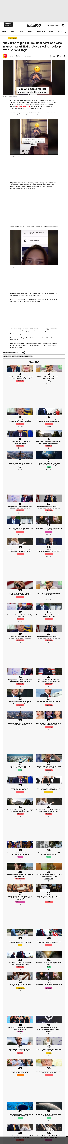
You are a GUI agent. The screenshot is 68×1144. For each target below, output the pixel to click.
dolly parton (48, 532)
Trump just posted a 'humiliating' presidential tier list (20, 442)
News (12, 31)
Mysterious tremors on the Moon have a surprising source (48, 1114)
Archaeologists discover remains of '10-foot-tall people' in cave (48, 853)
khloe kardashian (20, 901)
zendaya (49, 1053)
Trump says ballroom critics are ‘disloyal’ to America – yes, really (48, 1071)
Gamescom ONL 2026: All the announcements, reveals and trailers (48, 1028)
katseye (20, 1031)
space (48, 966)
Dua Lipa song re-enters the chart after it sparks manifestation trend (20, 853)
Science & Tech (40, 31)
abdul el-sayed (48, 901)
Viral (5, 38)
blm (10, 356)
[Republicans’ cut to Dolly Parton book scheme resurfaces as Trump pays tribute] (20, 541)
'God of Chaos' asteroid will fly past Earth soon (49, 963)
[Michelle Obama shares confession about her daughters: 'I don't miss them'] (20, 975)
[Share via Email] (64, 56)
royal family (20, 1075)
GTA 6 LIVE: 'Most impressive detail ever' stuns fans (49, 593)
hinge (5, 356)
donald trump (49, 423)
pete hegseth (49, 770)
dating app (20, 356)
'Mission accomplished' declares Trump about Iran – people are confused (49, 550)
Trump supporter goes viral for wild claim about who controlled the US (20, 941)
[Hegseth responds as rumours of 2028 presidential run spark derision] (49, 757)
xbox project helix (49, 878)
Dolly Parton (20, 553)
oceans (20, 1118)
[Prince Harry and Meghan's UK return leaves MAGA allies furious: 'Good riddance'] (20, 1062)
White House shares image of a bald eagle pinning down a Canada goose (49, 442)
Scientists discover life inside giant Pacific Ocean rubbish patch (20, 767)
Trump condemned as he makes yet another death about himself (20, 593)
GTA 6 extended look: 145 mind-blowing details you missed (20, 464)
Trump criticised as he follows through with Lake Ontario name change (20, 507)
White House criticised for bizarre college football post (20, 615)
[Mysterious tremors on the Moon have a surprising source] (49, 1105)
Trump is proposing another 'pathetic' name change (48, 702)
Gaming (20, 31)
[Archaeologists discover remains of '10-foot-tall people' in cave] (49, 844)
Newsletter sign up (55, 25)
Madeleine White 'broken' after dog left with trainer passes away (49, 788)
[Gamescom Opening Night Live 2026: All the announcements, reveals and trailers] (49, 1019)
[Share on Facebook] (58, 56)
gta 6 (49, 380)
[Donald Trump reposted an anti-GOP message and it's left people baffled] (49, 498)
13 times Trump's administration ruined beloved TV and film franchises (49, 941)
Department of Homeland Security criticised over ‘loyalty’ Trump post (49, 680)
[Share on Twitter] (61, 56)
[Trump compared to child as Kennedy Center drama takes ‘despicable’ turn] (20, 519)
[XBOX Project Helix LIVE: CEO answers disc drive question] (49, 866)
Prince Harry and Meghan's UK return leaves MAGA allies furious (20, 1071)
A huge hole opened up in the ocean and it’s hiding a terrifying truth (20, 1114)
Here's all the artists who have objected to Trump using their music (48, 723)
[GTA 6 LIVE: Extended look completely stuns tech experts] (49, 368)
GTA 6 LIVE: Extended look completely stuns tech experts (48, 377)
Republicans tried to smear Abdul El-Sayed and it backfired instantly (48, 897)
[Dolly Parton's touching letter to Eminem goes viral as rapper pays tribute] (49, 519)
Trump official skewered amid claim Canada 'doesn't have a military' (20, 1050)
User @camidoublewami (23, 106)
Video (51, 31)
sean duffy (20, 1053)
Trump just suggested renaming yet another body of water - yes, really (20, 420)
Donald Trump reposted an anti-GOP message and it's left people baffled (48, 507)
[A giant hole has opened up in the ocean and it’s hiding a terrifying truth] (20, 1105)
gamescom (48, 1031)
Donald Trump (20, 380)
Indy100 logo (34, 25)
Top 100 (4, 31)
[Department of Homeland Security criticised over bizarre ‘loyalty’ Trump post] (49, 671)
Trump (30, 31)
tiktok (13, 356)
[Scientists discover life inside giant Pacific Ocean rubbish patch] (20, 757)
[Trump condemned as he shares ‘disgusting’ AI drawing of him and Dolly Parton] (20, 368)
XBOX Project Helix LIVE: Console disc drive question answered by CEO (49, 875)
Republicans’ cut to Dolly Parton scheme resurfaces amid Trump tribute (20, 550)
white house (49, 445)
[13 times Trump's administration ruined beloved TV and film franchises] (49, 932)
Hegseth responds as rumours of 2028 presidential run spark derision (49, 767)
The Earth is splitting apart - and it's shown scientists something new (49, 464)
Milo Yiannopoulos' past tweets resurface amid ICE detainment (20, 875)
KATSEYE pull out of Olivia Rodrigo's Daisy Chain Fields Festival (20, 1028)
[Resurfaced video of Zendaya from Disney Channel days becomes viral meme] (49, 1040)
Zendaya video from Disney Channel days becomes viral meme (49, 1050)
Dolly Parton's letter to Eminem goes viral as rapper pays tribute (49, 529)
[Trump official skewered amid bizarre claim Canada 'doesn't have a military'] (20, 1040)
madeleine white (48, 792)
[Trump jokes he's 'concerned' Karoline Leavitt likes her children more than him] (49, 411)
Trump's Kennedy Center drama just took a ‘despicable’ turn (20, 529)
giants (48, 856)
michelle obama (20, 988)
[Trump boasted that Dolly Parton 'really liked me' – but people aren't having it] (20, 1127)
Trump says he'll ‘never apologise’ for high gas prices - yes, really (20, 702)
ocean (20, 770)
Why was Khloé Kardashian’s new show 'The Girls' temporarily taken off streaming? (20, 898)
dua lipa (20, 856)
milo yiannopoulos (20, 878)
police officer (12, 38)
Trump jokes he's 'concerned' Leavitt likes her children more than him (48, 420)
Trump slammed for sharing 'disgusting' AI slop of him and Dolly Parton (20, 377)
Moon (49, 1118)
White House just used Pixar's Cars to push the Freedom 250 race (20, 963)
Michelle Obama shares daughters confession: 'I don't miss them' (20, 985)
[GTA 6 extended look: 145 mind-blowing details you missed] (20, 454)
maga (20, 945)
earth (49, 467)
